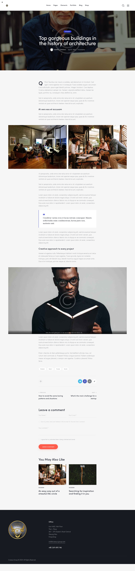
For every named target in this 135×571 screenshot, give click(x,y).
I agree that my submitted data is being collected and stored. (58, 439)
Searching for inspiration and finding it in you (81, 492)
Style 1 (50, 369)
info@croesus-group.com (57, 542)
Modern (67, 31)
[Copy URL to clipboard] (94, 381)
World (65, 369)
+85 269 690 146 (55, 547)
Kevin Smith (86, 332)
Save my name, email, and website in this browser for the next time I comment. (63, 422)
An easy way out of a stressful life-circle (49, 492)
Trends (58, 369)
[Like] (41, 381)
